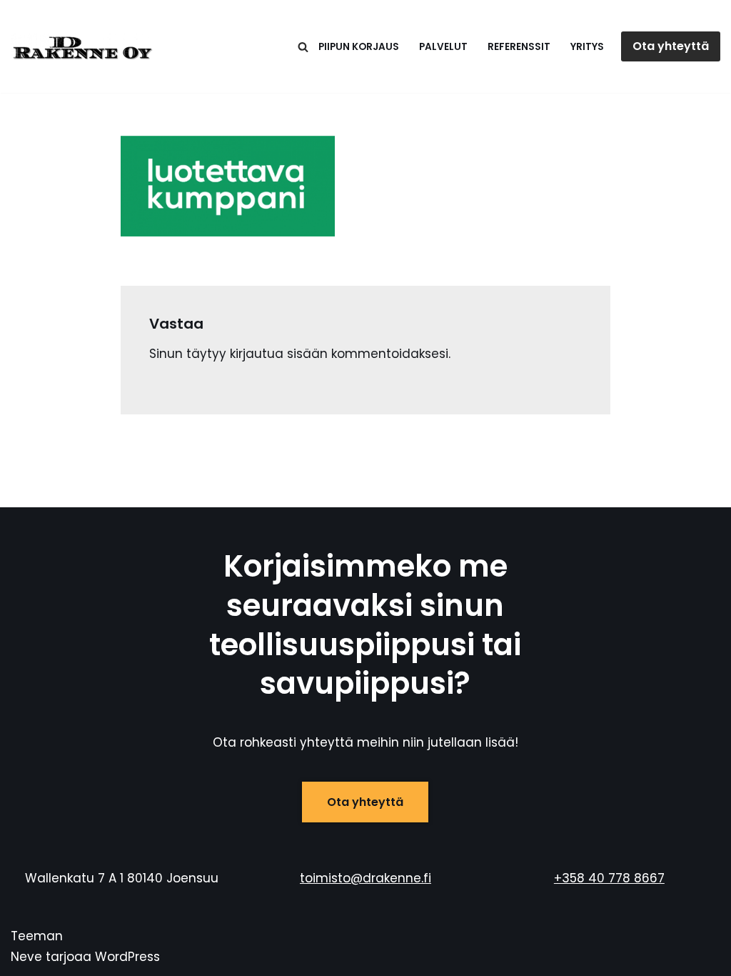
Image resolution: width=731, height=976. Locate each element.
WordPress (127, 956)
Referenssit (519, 47)
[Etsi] (303, 46)
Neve (26, 956)
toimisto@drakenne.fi (365, 878)
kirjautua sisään (279, 353)
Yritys (587, 47)
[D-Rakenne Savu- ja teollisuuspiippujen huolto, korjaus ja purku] (82, 46)
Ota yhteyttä (670, 46)
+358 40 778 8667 (609, 878)
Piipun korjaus (358, 47)
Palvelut (443, 47)
